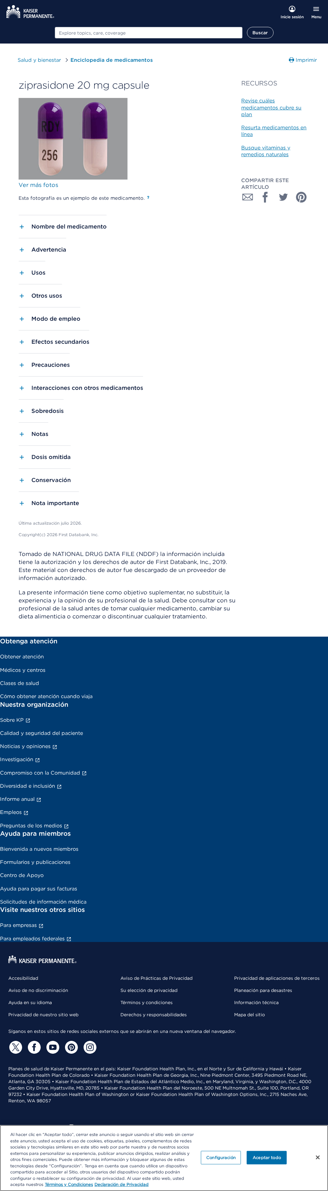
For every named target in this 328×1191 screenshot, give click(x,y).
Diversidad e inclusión (27, 786)
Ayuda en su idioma (30, 1002)
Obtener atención (22, 657)
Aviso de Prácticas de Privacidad (156, 978)
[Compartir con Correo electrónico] (247, 197)
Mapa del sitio (249, 1014)
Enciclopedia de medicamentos (111, 60)
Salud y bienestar (39, 60)
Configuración (221, 1157)
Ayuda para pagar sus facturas (38, 889)
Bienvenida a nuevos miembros (39, 849)
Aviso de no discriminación (38, 990)
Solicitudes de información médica (43, 902)
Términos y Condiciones (69, 1184)
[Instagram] (89, 1047)
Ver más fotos (38, 184)
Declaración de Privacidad (121, 1184)
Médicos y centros (22, 670)
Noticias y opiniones (25, 746)
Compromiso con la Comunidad (40, 773)
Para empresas (18, 925)
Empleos (11, 812)
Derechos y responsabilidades (153, 1014)
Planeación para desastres (263, 990)
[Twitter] (14, 1047)
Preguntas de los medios (31, 826)
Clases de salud (19, 683)
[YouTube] (51, 1047)
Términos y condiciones (146, 1002)
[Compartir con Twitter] (283, 197)
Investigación (16, 759)
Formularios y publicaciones (35, 862)
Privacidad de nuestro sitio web (43, 1014)
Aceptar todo (267, 1157)
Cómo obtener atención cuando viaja (46, 696)
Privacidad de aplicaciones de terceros (277, 978)
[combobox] (148, 32)
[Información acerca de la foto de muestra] (148, 197)
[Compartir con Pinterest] (301, 197)
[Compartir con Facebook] (265, 197)
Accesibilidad (23, 978)
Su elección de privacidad (148, 990)
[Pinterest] (70, 1047)
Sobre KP (12, 720)
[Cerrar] (318, 1157)
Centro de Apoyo (22, 875)
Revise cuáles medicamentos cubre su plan (271, 107)
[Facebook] (33, 1047)
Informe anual (17, 799)
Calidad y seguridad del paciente (41, 733)
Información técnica (256, 1002)
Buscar (260, 32)
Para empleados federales (32, 939)
